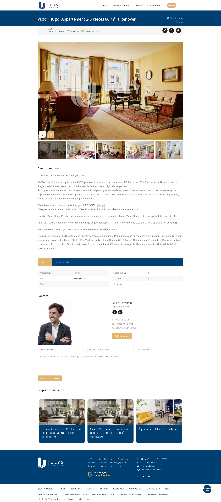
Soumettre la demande (49, 378)
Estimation (76, 489)
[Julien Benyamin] (55, 322)
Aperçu (44, 262)
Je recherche (90, 489)
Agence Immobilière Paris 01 (49, 494)
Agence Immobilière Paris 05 (157, 494)
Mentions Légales (153, 489)
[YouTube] (149, 476)
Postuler (104, 489)
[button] (98, 474)
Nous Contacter (45, 489)
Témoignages (118, 489)
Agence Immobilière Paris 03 (103, 494)
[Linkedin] (120, 312)
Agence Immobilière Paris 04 (130, 494)
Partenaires (61, 489)
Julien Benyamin (122, 302)
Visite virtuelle (62, 262)
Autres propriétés (122, 336)
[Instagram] (154, 476)
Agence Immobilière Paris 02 (76, 494)
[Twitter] (143, 476)
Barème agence (135, 489)
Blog (167, 489)
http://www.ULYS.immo (125, 327)
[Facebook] (114, 312)
